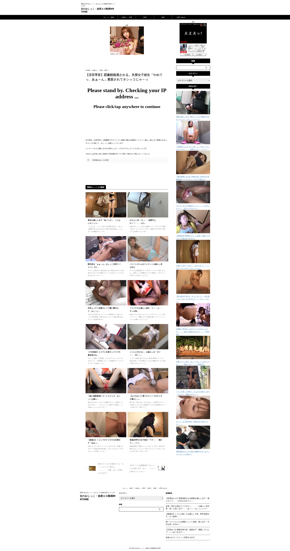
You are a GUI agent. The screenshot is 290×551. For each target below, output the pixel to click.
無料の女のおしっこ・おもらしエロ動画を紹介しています (97, 492)
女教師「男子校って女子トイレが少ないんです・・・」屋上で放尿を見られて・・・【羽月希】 (192, 331)
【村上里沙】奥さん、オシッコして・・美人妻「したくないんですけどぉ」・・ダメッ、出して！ (192, 299)
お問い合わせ (181, 17)
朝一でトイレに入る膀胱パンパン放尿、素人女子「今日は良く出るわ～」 (187, 523)
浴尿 (163, 17)
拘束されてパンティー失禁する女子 (180, 537)
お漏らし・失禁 (127, 17)
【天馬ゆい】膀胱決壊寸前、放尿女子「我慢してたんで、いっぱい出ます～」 (187, 530)
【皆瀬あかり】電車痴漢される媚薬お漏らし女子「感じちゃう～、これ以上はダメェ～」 (187, 499)
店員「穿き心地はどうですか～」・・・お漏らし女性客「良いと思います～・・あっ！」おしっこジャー (187, 507)
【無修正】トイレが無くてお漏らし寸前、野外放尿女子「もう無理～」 (187, 515)
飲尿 (145, 17)
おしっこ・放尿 (109, 17)
